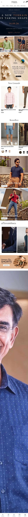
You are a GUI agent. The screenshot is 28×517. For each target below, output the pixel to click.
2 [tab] (12, 33)
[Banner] (14, 22)
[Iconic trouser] (21, 44)
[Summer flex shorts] (14, 262)
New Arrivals (23, 5)
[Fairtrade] (14, 66)
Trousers (11, 5)
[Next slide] (26, 21)
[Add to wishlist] (16, 87)
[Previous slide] (1, 21)
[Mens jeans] (14, 204)
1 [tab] (9, 33)
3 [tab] (14, 33)
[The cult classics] (7, 44)
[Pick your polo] (14, 172)
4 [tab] (16, 33)
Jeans (15, 5)
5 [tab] (19, 33)
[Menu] (1, 2)
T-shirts (7, 5)
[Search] (24, 2)
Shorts (18, 5)
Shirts (4, 5)
